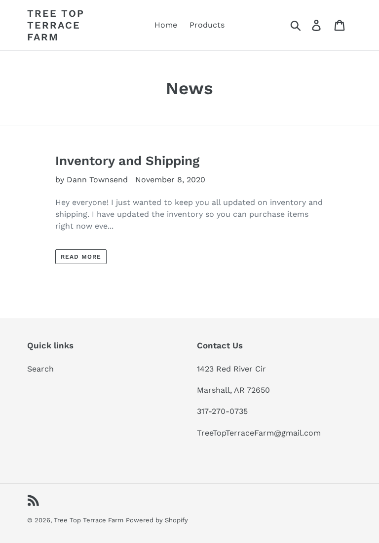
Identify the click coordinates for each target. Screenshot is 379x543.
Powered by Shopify (157, 520)
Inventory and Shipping (127, 160)
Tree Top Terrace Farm (55, 25)
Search (40, 368)
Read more (81, 256)
